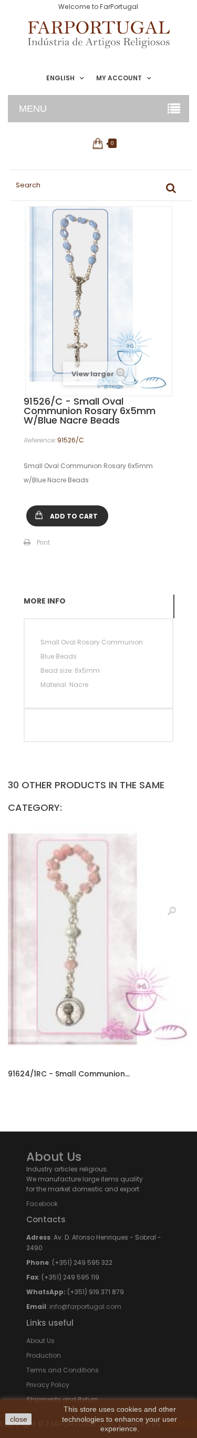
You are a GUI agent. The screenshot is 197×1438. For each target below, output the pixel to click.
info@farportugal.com (85, 1306)
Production (43, 1355)
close (18, 1419)
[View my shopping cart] (98, 143)
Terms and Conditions (62, 1370)
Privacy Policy (47, 1384)
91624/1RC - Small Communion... (69, 1074)
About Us (40, 1340)
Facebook (42, 1203)
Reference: (40, 440)
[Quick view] (171, 910)
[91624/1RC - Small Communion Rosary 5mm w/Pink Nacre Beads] (98, 941)
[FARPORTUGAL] (98, 34)
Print (43, 542)
